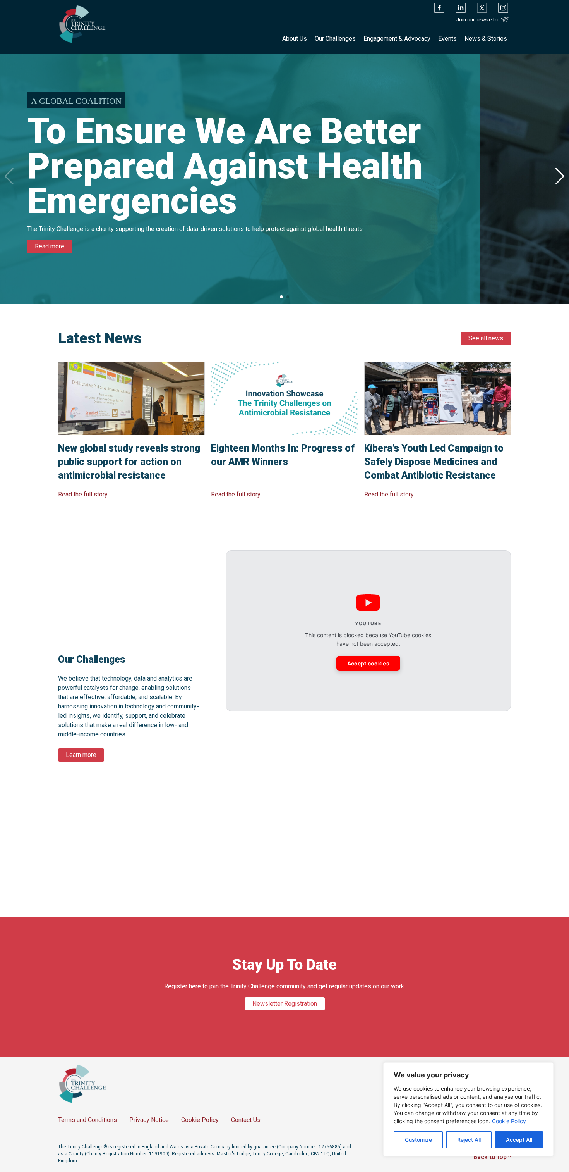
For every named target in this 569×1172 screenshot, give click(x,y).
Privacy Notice (149, 1120)
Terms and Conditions (87, 1120)
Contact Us (246, 1120)
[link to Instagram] (503, 8)
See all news (485, 338)
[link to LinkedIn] (460, 8)
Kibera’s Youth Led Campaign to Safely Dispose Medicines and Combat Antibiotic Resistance (434, 462)
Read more (49, 246)
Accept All (519, 1139)
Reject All (469, 1139)
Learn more (81, 754)
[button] (560, 176)
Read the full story (83, 494)
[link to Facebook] (439, 8)
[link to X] (482, 8)
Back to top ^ (492, 1157)
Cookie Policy (509, 1121)
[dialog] (468, 1109)
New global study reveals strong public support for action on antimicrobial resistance (129, 462)
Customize (418, 1139)
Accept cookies (368, 663)
